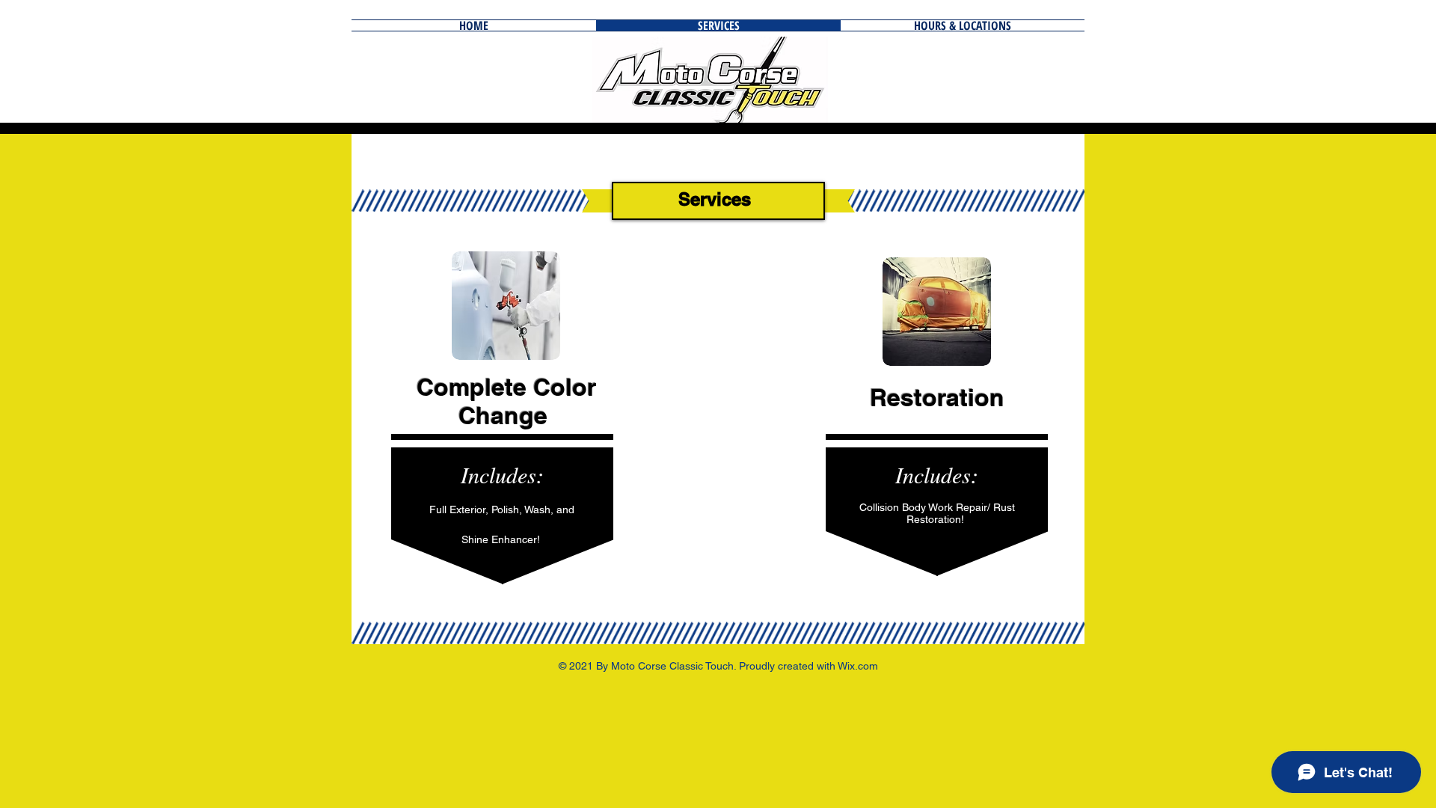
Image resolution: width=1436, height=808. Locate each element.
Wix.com (858, 666)
